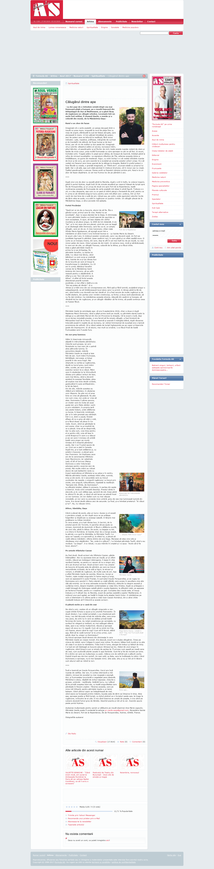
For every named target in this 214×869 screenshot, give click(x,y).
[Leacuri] (45, 145)
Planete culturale (159, 190)
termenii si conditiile (101, 862)
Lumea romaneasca (57, 27)
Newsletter (137, 21)
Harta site (171, 855)
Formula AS (42, 76)
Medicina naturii (76, 27)
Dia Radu (72, 734)
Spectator (156, 199)
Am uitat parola (174, 248)
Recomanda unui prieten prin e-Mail (84, 818)
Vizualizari (106, 742)
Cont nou (158, 248)
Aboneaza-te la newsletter (79, 821)
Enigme (104, 27)
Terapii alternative (160, 212)
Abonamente (105, 21)
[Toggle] (180, 224)
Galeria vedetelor (159, 173)
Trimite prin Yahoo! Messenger (81, 815)
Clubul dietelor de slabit (162, 151)
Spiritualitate (92, 27)
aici (107, 840)
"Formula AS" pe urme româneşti (162, 125)
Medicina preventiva (161, 181)
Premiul (155, 195)
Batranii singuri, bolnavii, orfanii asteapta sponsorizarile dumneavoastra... (166, 367)
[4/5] (74, 807)
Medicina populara (130, 27)
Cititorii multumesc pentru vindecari (163, 145)
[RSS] (144, 76)
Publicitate (121, 21)
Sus (179, 855)
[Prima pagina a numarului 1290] (166, 98)
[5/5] (77, 807)
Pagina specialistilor (161, 186)
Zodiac (155, 217)
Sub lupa (156, 208)
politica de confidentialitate (124, 862)
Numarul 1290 (81, 76)
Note (123, 742)
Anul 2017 (65, 76)
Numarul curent (73, 21)
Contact (151, 21)
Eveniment (156, 164)
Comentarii (138, 742)
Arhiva (90, 21)
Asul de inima (39, 27)
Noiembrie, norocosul (129, 772)
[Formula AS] (47, 9)
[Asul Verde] (45, 107)
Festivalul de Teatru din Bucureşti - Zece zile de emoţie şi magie (103, 774)
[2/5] (69, 807)
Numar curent (39, 855)
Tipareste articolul (76, 825)
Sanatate (115, 27)
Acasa (154, 131)
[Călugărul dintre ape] (131, 227)
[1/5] (66, 807)
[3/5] (71, 807)
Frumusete (156, 168)
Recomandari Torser (161, 384)
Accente (155, 135)
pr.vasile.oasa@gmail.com (116, 710)
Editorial (155, 155)
